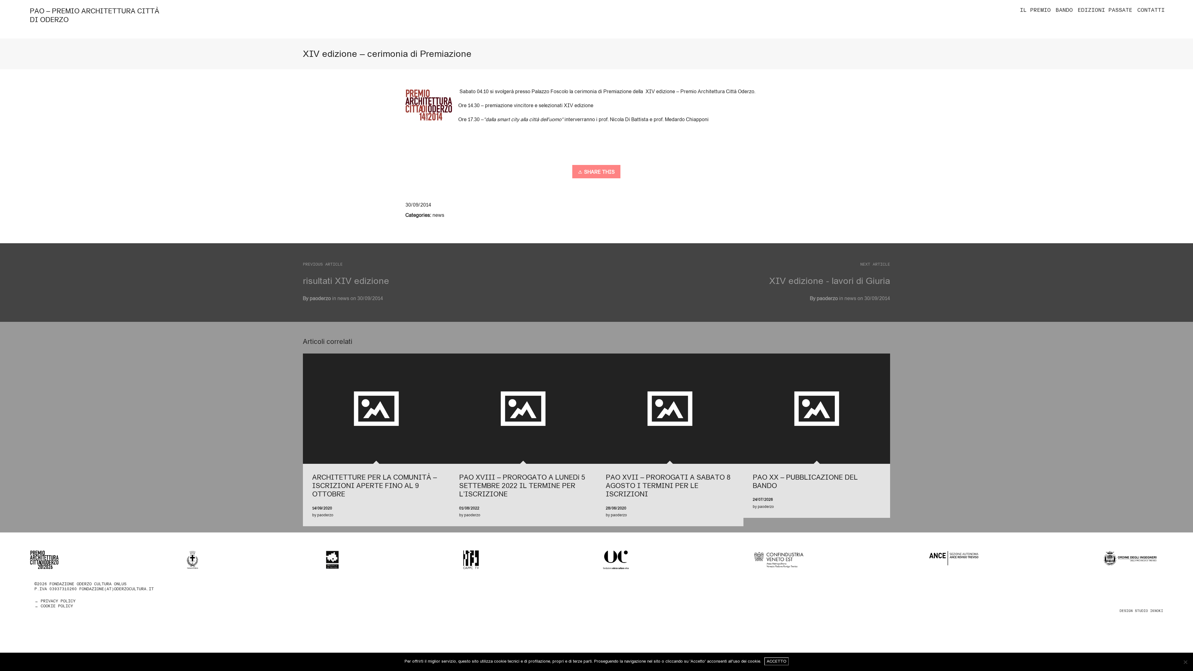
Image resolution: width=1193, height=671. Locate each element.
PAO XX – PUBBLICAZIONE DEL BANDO (805, 481)
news (438, 215)
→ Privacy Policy (54, 601)
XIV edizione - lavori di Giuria (829, 280)
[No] (1185, 662)
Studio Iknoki (1149, 611)
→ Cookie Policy (53, 606)
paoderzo (827, 298)
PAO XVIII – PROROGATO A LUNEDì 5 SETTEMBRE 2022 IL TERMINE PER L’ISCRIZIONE (522, 485)
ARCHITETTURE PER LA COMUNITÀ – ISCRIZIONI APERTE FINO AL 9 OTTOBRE (374, 485)
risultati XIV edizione (346, 280)
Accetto (776, 661)
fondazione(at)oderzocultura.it (116, 589)
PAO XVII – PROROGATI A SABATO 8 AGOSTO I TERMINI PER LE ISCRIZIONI (668, 485)
